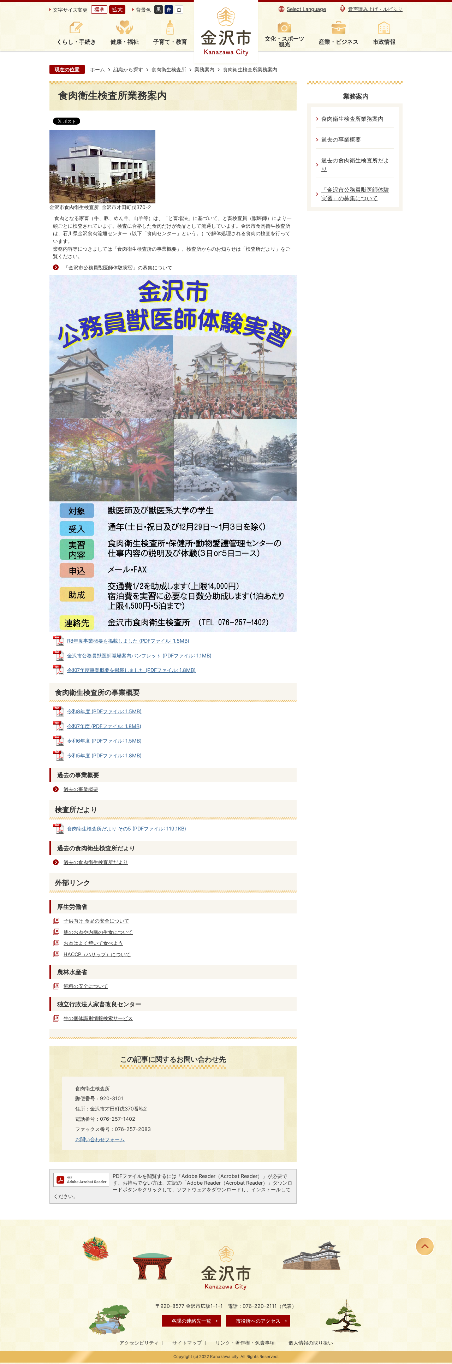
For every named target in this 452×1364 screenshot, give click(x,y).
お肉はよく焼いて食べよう (93, 943)
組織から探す (128, 69)
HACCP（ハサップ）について (97, 954)
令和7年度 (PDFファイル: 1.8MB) (104, 726)
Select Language (306, 9)
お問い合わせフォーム (100, 1139)
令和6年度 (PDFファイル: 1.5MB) (104, 741)
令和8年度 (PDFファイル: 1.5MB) (104, 711)
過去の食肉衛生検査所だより (96, 862)
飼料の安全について (86, 986)
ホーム (97, 69)
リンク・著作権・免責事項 (245, 1343)
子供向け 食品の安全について (96, 921)
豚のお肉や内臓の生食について (98, 932)
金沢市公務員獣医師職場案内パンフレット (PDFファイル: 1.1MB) (139, 656)
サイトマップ (187, 1343)
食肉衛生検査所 (168, 69)
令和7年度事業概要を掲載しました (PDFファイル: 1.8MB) (131, 670)
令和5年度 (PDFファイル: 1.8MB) (104, 755)
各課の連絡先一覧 (191, 1321)
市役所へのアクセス (258, 1321)
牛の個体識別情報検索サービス (98, 1018)
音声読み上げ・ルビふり (375, 9)
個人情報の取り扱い (311, 1343)
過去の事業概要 (81, 789)
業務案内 (204, 69)
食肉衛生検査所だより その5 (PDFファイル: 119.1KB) (126, 829)
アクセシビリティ (139, 1343)
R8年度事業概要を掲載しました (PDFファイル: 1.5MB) (128, 641)
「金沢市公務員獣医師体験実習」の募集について (118, 267)
